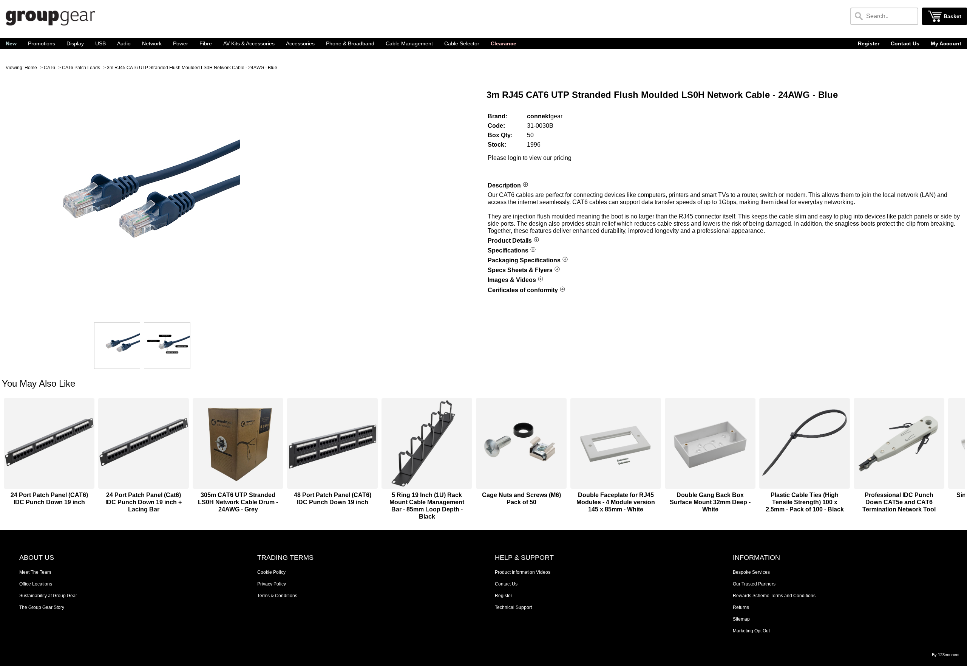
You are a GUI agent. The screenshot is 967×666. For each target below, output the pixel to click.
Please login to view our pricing (530, 158)
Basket (952, 16)
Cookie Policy (271, 572)
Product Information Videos (522, 572)
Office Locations (35, 584)
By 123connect (945, 654)
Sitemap (741, 619)
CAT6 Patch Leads (81, 67)
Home (31, 67)
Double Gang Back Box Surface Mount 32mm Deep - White (710, 502)
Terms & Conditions (277, 595)
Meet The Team (35, 572)
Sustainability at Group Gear (48, 595)
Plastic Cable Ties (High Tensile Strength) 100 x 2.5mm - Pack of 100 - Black (805, 502)
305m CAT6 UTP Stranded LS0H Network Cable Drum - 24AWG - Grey (238, 502)
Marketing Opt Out (751, 630)
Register (868, 43)
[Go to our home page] (50, 26)
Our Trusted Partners (754, 584)
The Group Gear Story (41, 607)
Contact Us (905, 43)
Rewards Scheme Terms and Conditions (774, 595)
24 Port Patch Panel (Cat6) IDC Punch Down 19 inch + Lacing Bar (143, 502)
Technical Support (513, 607)
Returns (741, 607)
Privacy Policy (271, 584)
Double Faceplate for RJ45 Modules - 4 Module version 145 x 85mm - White (615, 502)
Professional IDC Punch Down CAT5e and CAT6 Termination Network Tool (899, 502)
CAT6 (49, 67)
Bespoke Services (751, 572)
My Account (946, 43)
